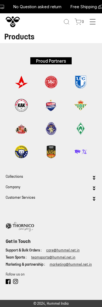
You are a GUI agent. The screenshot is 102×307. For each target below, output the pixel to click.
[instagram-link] (15, 282)
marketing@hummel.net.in (71, 264)
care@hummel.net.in (63, 250)
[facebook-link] (8, 282)
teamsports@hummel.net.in (53, 257)
